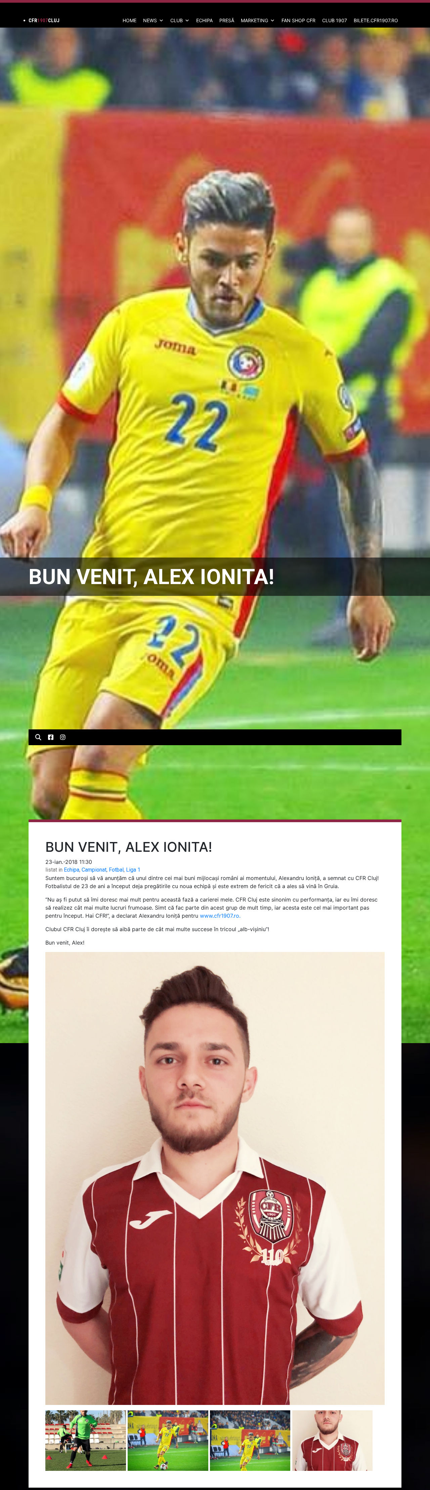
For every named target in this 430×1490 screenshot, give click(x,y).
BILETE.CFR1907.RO (376, 20)
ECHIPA (204, 20)
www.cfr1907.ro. (220, 915)
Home (129, 20)
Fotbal (116, 870)
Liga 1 (133, 870)
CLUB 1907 (334, 20)
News (150, 20)
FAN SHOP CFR (298, 20)
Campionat (94, 870)
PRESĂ (226, 20)
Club (176, 20)
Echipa (71, 870)
